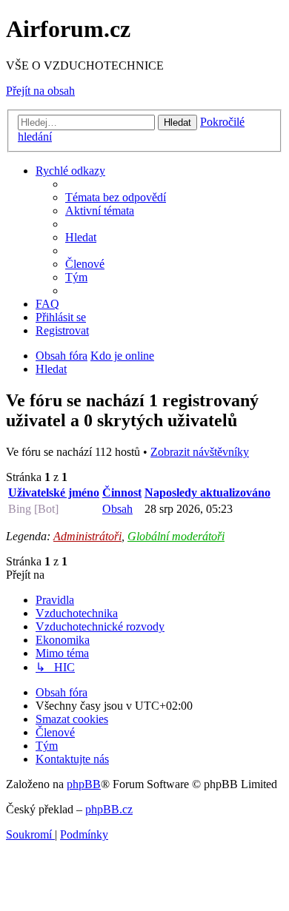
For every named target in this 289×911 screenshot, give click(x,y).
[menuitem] (115, 197)
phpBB (84, 784)
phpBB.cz (109, 809)
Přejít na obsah (40, 90)
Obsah (117, 508)
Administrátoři (87, 536)
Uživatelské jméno (53, 492)
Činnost (122, 492)
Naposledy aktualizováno (207, 492)
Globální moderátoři (176, 536)
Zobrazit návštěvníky (199, 452)
